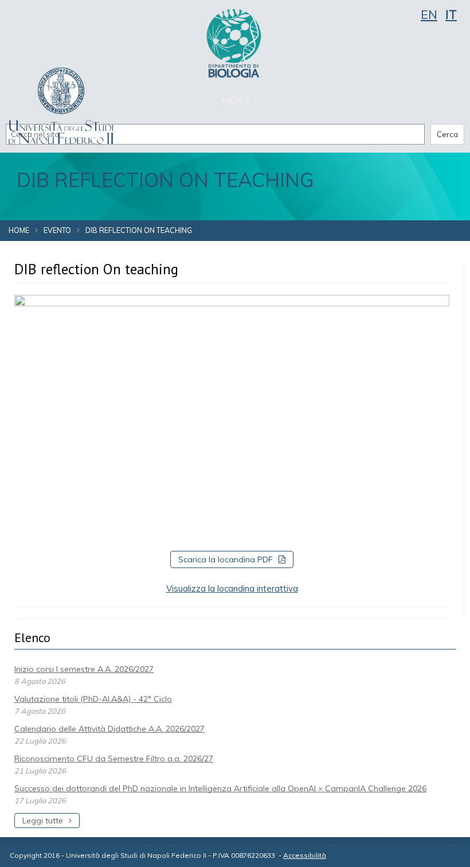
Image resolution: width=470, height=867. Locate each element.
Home (19, 230)
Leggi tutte (42, 820)
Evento (57, 230)
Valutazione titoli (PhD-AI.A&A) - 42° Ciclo (93, 699)
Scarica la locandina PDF (225, 559)
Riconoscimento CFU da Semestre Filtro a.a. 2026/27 (113, 758)
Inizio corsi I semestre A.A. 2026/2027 (84, 669)
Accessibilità (304, 855)
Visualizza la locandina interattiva (232, 588)
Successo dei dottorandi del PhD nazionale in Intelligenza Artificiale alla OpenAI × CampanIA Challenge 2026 (220, 788)
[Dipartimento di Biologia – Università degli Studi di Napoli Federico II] (235, 43)
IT (451, 14)
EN (429, 14)
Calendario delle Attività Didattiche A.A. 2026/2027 (109, 729)
